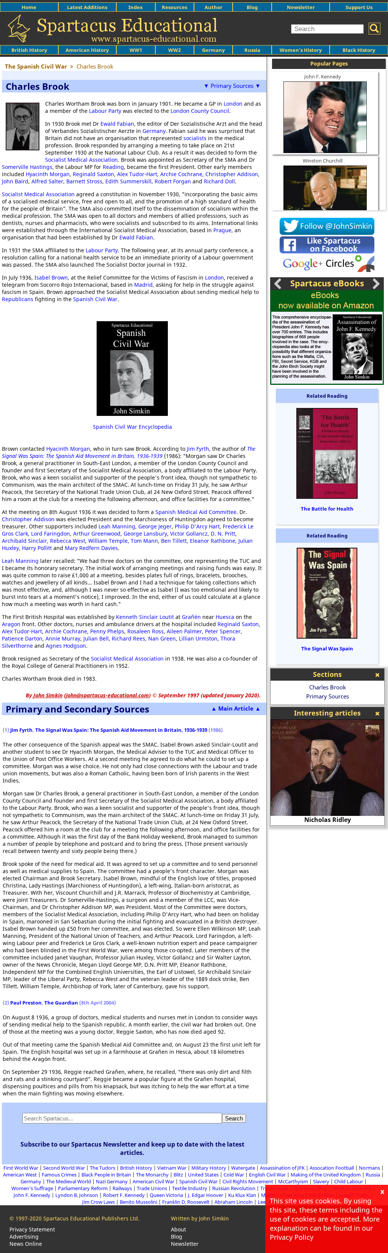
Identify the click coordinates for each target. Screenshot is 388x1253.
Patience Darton (22, 638)
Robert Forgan (173, 181)
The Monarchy (152, 1174)
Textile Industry (189, 1188)
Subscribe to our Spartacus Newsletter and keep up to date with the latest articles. (132, 1148)
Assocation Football (332, 1167)
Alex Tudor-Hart (137, 174)
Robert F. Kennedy (124, 1195)
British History (136, 1167)
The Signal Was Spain (327, 648)
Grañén (191, 616)
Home (29, 7)
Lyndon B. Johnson (76, 1195)
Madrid (143, 284)
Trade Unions (152, 1188)
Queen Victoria (166, 1195)
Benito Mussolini (138, 1201)
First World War (20, 1167)
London (233, 103)
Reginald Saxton (93, 174)
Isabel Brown (51, 277)
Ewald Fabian (117, 123)
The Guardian (61, 1002)
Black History (359, 50)
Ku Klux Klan (242, 1195)
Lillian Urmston (198, 638)
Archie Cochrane (181, 174)
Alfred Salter (47, 181)
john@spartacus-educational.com (107, 695)
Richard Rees (128, 638)
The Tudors (102, 1167)
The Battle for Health (327, 508)
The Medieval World (68, 1181)
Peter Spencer (223, 631)
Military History (208, 1167)
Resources (174, 7)
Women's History (301, 50)
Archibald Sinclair (24, 540)
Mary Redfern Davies (91, 548)
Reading (113, 166)
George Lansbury (145, 533)
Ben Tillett (174, 540)
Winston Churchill (323, 160)
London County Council (200, 110)
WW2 (174, 50)
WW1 (136, 50)
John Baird (15, 181)
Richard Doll (219, 181)
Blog (252, 7)
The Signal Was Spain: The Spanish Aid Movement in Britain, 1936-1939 (128, 452)
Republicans (17, 299)
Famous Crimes (59, 1174)
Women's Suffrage (32, 1188)
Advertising (24, 1236)
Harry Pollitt (37, 548)
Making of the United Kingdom (326, 1174)
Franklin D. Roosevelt (186, 1201)
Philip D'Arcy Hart (197, 526)
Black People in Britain (106, 1174)
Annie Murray (62, 638)
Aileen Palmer (184, 631)
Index (135, 7)
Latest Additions (87, 7)
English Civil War (267, 1174)
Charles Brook (327, 687)
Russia (252, 50)
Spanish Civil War (95, 299)
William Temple (108, 540)
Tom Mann (144, 540)
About (178, 1229)
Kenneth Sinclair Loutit (145, 616)
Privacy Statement (32, 1229)
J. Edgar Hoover (205, 1195)
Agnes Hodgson (66, 645)
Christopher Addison (231, 174)
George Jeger (155, 526)
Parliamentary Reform (83, 1188)
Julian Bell (96, 638)
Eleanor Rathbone (212, 540)
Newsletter (301, 7)
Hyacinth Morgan (48, 174)
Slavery (321, 1181)
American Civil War (153, 1181)
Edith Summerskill (128, 181)
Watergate (243, 1167)
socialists (195, 138)
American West (20, 1174)
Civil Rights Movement (247, 1181)
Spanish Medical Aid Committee (195, 512)
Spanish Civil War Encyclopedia (132, 426)
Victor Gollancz (189, 533)
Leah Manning (117, 526)
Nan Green (162, 638)
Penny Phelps (107, 631)
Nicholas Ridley (327, 820)
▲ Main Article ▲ (236, 708)
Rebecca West (67, 540)
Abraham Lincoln (233, 1201)
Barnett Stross (84, 181)
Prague (222, 230)
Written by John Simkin (200, 1218)
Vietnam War (171, 1167)
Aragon (11, 624)
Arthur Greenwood (96, 533)
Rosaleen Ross (145, 631)
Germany (213, 50)
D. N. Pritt (223, 533)
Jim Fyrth (198, 448)
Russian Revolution (233, 1188)
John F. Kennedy (322, 76)
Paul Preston (26, 1002)
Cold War (234, 1174)
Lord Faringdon (50, 533)
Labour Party (105, 110)
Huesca (225, 616)
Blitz (178, 1174)
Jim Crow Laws (98, 1201)
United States (203, 1174)
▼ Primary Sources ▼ (232, 85)
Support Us (359, 7)
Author (213, 7)
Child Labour (348, 1181)
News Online (25, 1243)
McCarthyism (293, 1181)
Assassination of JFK (282, 1167)
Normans (369, 1167)
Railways (122, 1188)
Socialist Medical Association (81, 159)
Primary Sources (327, 696)
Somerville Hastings (27, 166)
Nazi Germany (112, 1181)
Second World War (64, 1167)
